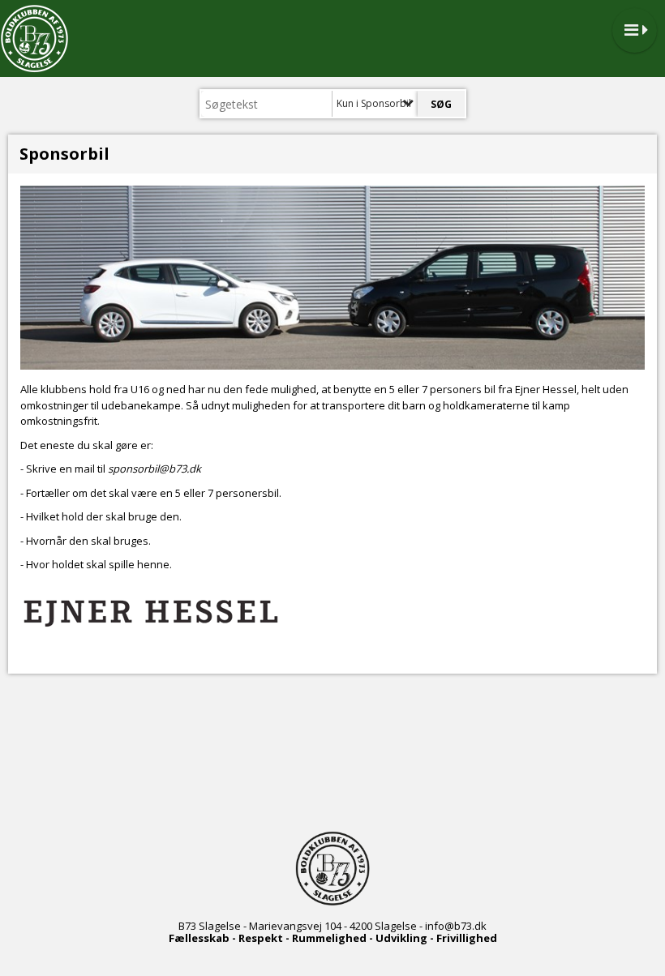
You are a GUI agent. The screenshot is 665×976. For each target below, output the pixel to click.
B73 (187, 925)
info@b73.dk (456, 925)
